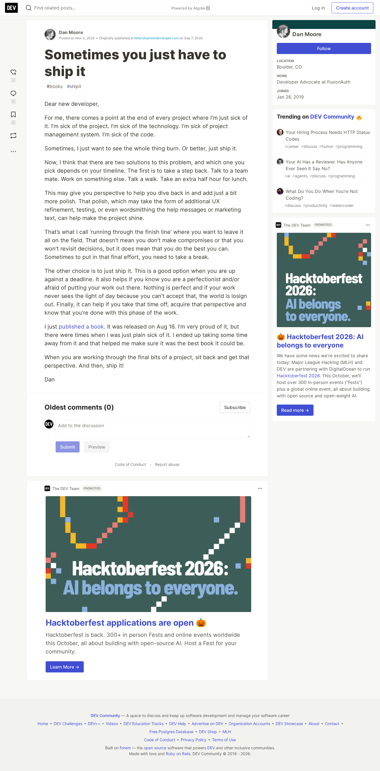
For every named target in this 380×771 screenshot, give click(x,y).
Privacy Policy (193, 739)
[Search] (28, 8)
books (55, 86)
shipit (74, 86)
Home (43, 723)
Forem (125, 747)
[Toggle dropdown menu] (260, 488)
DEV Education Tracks (144, 723)
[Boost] (13, 135)
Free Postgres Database (171, 731)
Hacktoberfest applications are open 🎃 (126, 623)
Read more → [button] (295, 410)
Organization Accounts (249, 723)
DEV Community (332, 116)
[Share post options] (13, 151)
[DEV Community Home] (11, 7)
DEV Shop (208, 731)
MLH (227, 731)
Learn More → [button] (64, 667)
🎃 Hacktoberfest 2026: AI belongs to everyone (320, 341)
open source (155, 747)
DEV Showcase (289, 723)
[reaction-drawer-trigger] (13, 74)
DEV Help (177, 723)
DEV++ (94, 723)
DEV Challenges (68, 723)
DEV (211, 747)
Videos (112, 723)
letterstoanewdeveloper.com (156, 38)
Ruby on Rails (178, 753)
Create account (352, 8)
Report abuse (167, 464)
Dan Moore (71, 32)
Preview (96, 447)
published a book (81, 326)
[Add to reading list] (13, 117)
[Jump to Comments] (13, 95)
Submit (67, 447)
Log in (318, 8)
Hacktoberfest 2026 (298, 375)
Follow (324, 48)
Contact (332, 723)
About (314, 723)
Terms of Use (224, 739)
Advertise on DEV (207, 723)
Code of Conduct (130, 464)
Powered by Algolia (188, 8)
